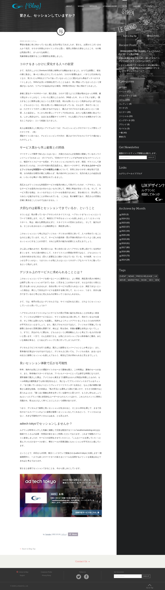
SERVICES (93, 6)
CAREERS (136, 6)
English (22, 575)
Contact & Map (23, 572)
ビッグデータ (125, 120)
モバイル (123, 129)
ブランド (123, 124)
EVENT (123, 276)
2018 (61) (125, 243)
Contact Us (81, 561)
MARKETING (133, 280)
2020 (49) (125, 235)
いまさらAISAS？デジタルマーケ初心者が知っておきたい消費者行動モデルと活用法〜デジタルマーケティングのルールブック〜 (139, 68)
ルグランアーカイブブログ (130, 174)
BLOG (124, 6)
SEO (151, 280)
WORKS (81, 6)
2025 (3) (125, 214)
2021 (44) (125, 231)
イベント (123, 92)
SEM (157, 280)
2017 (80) (125, 247)
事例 (121, 137)
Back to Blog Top (28, 549)
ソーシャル (124, 116)
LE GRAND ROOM (110, 6)
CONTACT (150, 6)
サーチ (122, 108)
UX (120, 87)
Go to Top (149, 588)
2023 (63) (125, 223)
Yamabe (48, 534)
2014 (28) (125, 260)
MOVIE (123, 280)
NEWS (131, 276)
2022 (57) (125, 227)
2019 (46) (125, 239)
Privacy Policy (46, 575)
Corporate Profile (46, 572)
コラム (34, 41)
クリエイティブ (126, 96)
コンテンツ (124, 104)
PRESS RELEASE (144, 276)
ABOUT (69, 6)
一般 (121, 133)
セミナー (123, 112)
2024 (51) (125, 219)
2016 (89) (125, 251)
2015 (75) (125, 256)
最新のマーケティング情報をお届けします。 (138, 153)
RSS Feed (154, 36)
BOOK (144, 280)
